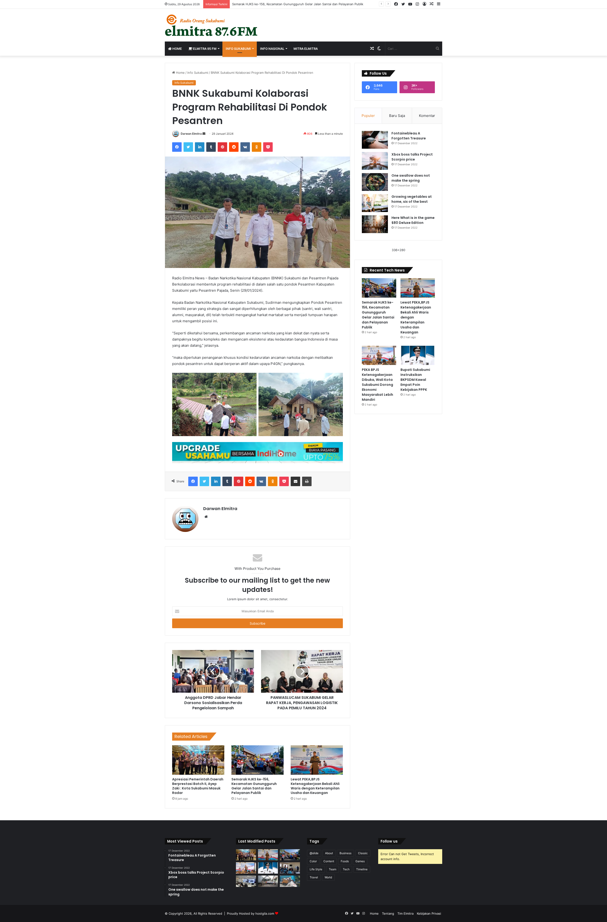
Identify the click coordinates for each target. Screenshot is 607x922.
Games (360, 861)
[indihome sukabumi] (257, 452)
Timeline (362, 869)
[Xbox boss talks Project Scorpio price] (375, 161)
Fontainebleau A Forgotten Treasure (408, 136)
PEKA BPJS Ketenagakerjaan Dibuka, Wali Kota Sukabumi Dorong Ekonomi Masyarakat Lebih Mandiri (377, 384)
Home (177, 49)
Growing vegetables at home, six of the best (411, 199)
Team (332, 869)
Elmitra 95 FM (204, 49)
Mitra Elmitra (306, 49)
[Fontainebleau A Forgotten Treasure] (375, 140)
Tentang (388, 913)
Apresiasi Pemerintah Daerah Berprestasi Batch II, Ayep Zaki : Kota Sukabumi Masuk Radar (197, 786)
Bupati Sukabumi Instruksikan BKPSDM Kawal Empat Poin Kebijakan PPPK (415, 379)
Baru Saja (397, 115)
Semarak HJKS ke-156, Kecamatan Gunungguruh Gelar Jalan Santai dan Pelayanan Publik (254, 786)
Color (313, 861)
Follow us (389, 841)
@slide (314, 853)
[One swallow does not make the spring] (375, 182)
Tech (346, 869)
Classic (363, 853)
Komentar (427, 115)
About (329, 853)
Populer (368, 115)
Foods (345, 861)
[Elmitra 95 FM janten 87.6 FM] (211, 25)
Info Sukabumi (238, 49)
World (328, 877)
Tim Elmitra (405, 913)
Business (345, 853)
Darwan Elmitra (191, 133)
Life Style (316, 869)
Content (328, 861)
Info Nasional (272, 49)
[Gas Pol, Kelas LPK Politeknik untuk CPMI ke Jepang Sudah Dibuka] (290, 868)
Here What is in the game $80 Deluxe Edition (413, 220)
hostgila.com (264, 913)
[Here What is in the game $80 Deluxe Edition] (375, 224)
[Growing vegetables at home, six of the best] (375, 203)
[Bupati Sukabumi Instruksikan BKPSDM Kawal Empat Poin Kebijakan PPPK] (417, 355)
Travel (314, 877)
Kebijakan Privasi (429, 913)
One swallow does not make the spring (410, 178)
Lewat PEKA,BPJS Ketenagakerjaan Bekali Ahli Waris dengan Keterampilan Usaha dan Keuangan (315, 786)
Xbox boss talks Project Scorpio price (412, 157)
